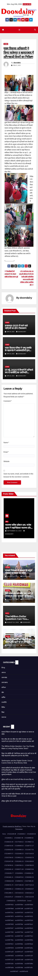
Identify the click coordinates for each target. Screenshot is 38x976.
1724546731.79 (8, 885)
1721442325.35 (31, 834)
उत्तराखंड (5, 43)
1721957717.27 (29, 845)
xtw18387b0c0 (29, 952)
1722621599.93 (29, 861)
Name (6, 442)
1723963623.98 (9, 881)
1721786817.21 (29, 842)
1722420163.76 (29, 857)
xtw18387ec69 (23, 971)
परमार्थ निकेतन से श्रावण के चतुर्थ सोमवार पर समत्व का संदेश (18, 571)
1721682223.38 (8, 842)
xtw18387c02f (29, 955)
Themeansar (18, 829)
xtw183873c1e (19, 916)
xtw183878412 (9, 944)
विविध (7, 521)
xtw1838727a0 (29, 912)
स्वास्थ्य (4, 717)
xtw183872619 (19, 912)
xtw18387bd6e (19, 955)
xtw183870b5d (29, 904)
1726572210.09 (29, 897)
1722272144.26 (29, 853)
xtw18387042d (9, 904)
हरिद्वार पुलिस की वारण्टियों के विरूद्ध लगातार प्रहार (17, 801)
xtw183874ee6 (9, 920)
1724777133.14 (29, 885)
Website (6, 461)
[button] (35, 30)
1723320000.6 (19, 873)
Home (4, 834)
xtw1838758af (19, 924)
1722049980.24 (19, 849)
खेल (3, 692)
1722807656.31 (19, 865)
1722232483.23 (19, 853)
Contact (29, 900)
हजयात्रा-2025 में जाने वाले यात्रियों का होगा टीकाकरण (16, 327)
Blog (7, 613)
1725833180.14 (29, 893)
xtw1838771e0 (29, 932)
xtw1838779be (9, 940)
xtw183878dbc (19, 944)
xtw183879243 (9, 948)
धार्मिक (3, 697)
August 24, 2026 (13, 576)
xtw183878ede (29, 944)
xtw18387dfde (19, 967)
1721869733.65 (8, 845)
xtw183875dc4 (28, 924)
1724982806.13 (8, 889)
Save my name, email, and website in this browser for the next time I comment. (18, 475)
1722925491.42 (8, 869)
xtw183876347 (9, 928)
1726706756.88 (21, 900)
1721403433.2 (21, 834)
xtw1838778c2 (29, 936)
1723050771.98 (19, 869)
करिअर (4, 687)
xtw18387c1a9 (9, 959)
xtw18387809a (29, 940)
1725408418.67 (29, 889)
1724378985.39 (28, 881)
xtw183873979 (9, 916)
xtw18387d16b (9, 963)
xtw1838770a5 (19, 932)
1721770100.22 (19, 842)
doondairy (17, 63)
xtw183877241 (9, 936)
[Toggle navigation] (19, 29)
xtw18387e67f (14, 971)
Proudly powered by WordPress (12, 826)
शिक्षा (3, 712)
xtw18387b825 (9, 955)
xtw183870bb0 (9, 908)
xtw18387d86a (29, 963)
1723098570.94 (29, 869)
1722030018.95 (8, 849)
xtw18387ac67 (19, 952)
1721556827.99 (18, 838)
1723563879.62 (19, 877)
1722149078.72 (8, 853)
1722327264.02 (8, 857)
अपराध (4, 672)
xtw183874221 (29, 916)
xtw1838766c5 (29, 928)
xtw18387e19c (28, 967)
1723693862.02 (29, 877)
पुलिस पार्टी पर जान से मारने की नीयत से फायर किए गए (18, 779)
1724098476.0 (19, 881)
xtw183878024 (19, 940)
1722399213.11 (19, 857)
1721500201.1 (9, 838)
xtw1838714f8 (19, 908)
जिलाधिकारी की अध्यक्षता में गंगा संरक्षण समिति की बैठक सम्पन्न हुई (11, 274)
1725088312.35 (19, 889)
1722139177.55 (29, 849)
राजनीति (4, 702)
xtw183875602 (9, 924)
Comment (8, 401)
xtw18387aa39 (9, 952)
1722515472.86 (8, 861)
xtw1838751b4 (29, 920)
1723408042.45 (28, 873)
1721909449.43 (19, 845)
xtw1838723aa (9, 912)
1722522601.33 (19, 861)
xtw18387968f (19, 948)
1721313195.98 (11, 834)
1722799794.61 (8, 865)
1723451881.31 (8, 877)
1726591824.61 (10, 900)
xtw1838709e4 (19, 904)
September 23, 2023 (14, 531)
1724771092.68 (19, 885)
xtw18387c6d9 (19, 959)
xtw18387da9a (9, 967)
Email (6, 452)
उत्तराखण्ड (7, 567)
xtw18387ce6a (29, 959)
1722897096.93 (29, 865)
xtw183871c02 (28, 908)
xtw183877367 (19, 936)
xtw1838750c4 (19, 920)
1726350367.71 (18, 897)
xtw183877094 (9, 932)
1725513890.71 (8, 893)
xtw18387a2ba (28, 948)
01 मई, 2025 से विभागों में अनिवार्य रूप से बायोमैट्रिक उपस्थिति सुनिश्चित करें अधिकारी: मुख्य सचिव (19, 372)
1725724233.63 (19, 893)
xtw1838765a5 (19, 928)
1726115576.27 (8, 897)
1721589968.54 (28, 838)
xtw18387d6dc (19, 963)
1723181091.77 (9, 873)
